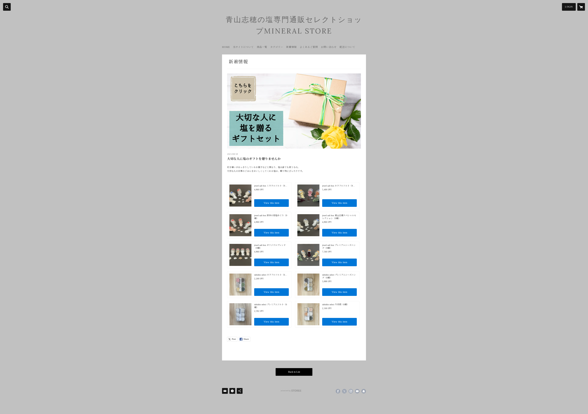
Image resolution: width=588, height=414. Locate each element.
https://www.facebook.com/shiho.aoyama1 (338, 391)
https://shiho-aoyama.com (363, 391)
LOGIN (569, 7)
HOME (226, 47)
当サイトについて (243, 47)
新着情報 (291, 47)
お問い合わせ (329, 47)
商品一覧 (262, 47)
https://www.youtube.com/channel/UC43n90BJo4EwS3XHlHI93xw (357, 391)
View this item (271, 203)
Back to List (294, 372)
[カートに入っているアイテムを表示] (581, 7)
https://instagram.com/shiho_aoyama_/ (351, 391)
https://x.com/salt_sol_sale (344, 391)
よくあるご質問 (309, 47)
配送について (347, 47)
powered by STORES (291, 391)
